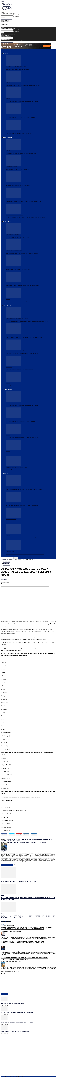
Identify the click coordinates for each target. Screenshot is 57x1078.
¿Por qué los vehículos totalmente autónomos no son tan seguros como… (25, 386)
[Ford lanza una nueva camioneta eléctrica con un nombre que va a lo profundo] (13, 281)
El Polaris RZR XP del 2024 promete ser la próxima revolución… (21, 538)
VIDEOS (5, 9)
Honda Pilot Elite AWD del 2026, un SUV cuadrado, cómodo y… (21, 153)
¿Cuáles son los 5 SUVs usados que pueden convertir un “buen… (22, 101)
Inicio (2, 559)
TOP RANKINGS (7, 8)
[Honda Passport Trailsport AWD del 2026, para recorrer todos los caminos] (13, 213)
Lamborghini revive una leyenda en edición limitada (19, 301)
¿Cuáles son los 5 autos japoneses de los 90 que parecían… (21, 117)
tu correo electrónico (17, 22)
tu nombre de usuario (18, 14)
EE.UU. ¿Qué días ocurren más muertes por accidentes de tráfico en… (23, 470)
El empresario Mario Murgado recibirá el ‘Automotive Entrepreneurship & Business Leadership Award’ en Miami (23, 942)
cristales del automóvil (11, 334)
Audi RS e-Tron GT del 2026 (11, 166)
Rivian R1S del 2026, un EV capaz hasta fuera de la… (18, 185)
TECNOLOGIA (7, 7)
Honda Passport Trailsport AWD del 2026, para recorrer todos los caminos (25, 217)
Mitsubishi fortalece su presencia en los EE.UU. (16, 66)
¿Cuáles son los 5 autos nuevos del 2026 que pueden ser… (20, 453)
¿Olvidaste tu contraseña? (6, 19)
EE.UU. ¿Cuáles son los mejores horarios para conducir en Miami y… (23, 85)
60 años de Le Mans (10, 266)
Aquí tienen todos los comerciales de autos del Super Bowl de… (22, 505)
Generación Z (9, 367)
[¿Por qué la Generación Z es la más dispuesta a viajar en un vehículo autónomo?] (13, 365)
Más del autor (17, 865)
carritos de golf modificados (12, 234)
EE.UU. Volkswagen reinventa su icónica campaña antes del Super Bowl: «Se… (25, 489)
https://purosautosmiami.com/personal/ (9, 851)
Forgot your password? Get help (8, 34)
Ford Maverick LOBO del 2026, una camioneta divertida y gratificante (23, 201)
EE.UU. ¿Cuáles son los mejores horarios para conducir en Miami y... (18, 1012)
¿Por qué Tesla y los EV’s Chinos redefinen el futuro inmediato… (22, 353)
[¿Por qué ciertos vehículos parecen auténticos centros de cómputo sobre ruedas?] (13, 317)
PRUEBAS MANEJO (8, 4)
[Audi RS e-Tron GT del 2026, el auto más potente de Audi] (13, 165)
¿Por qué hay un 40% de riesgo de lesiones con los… (19, 133)
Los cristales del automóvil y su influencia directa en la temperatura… (24, 337)
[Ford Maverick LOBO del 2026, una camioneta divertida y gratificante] (13, 197)
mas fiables (5, 559)
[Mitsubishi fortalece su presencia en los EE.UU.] (13, 65)
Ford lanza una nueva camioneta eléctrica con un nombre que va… (23, 285)
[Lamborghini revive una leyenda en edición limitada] (13, 297)
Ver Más (3, 973)
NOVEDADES (6, 6)
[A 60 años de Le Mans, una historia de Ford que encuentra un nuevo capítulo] (13, 265)
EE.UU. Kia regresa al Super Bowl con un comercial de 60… (20, 521)
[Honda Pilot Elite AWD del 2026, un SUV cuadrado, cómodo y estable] (13, 149)
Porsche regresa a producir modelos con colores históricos (27, 842)
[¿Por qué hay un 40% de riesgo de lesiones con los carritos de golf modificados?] (13, 129)
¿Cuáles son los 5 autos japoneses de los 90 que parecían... (15, 1031)
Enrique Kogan (4, 579)
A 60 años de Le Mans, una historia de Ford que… (18, 269)
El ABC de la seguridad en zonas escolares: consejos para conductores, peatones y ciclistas (24, 958)
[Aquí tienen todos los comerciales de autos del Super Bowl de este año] (13, 501)
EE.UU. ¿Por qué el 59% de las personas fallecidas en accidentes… (22, 253)
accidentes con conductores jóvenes (14, 250)
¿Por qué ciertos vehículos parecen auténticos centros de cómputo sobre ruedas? (27, 321)
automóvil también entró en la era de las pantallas (17, 318)
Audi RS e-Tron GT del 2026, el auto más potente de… (19, 169)
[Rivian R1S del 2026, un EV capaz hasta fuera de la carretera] (13, 181)
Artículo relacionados (7, 865)
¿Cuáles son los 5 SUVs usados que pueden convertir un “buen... (17, 1022)
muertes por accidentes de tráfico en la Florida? (16, 467)
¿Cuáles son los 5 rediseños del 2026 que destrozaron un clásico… (23, 437)
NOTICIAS (6, 3)
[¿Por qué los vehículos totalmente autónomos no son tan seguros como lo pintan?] (13, 381)
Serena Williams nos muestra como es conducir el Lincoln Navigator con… (25, 554)
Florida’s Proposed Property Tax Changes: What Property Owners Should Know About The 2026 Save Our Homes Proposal (27, 928)
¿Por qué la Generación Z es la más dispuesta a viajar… (20, 369)
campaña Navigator (10, 551)
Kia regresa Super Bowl (11, 519)
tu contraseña (16, 16)
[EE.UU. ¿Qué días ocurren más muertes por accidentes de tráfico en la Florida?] (13, 466)
